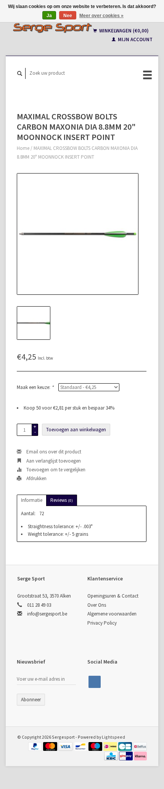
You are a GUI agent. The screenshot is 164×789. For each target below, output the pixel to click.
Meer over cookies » (101, 15)
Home (23, 148)
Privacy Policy (102, 623)
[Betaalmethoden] (35, 746)
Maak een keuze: (35, 387)
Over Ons (96, 605)
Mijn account (135, 39)
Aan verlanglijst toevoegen (53, 461)
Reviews (61, 500)
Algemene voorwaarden (112, 614)
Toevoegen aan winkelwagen (76, 429)
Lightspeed (113, 737)
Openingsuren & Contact (112, 596)
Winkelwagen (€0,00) (123, 30)
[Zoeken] (20, 73)
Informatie (31, 500)
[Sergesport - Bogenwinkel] (52, 27)
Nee (67, 15)
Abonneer (31, 699)
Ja (49, 15)
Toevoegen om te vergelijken (55, 469)
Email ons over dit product (53, 451)
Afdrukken (36, 478)
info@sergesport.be (47, 614)
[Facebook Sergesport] (94, 682)
